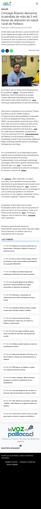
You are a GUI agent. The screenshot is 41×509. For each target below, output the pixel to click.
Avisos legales (12, 464)
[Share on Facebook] (3, 51)
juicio (18, 165)
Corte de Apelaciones (31, 134)
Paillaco (15, 93)
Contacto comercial (27, 462)
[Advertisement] (20, 487)
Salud (4, 9)
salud (34, 100)
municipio (8, 179)
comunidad (31, 215)
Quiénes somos (11, 462)
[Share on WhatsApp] (11, 51)
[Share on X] (7, 51)
